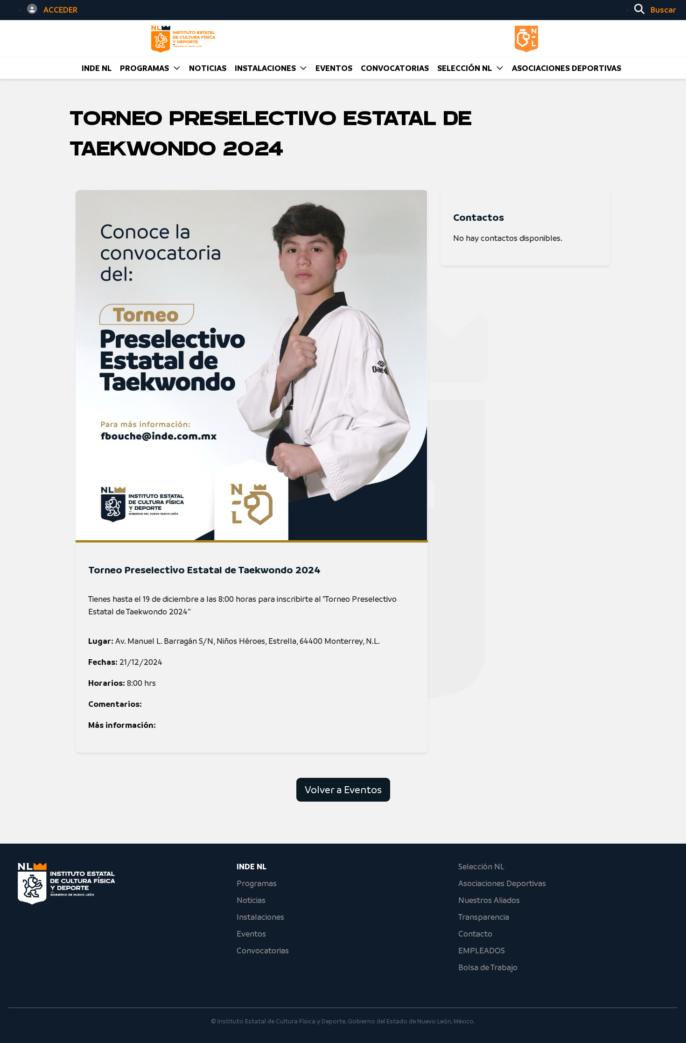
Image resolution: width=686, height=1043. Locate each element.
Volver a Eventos (343, 789)
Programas (257, 883)
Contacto (475, 934)
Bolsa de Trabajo (488, 967)
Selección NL (481, 866)
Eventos (251, 934)
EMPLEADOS (481, 950)
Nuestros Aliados (489, 900)
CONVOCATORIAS (395, 68)
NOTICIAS (207, 68)
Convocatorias (263, 950)
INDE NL (97, 68)
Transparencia (483, 917)
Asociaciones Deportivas (566, 68)
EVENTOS (333, 68)
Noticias (251, 900)
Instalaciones (260, 917)
